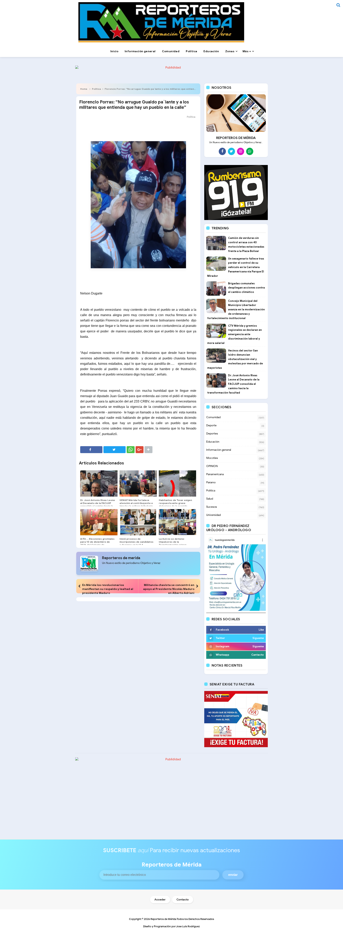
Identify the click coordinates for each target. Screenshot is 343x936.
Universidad (213, 515)
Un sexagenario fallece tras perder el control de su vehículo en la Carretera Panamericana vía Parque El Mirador (235, 267)
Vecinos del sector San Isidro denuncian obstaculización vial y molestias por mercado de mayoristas (235, 359)
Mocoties (212, 458)
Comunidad (213, 417)
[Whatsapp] (249, 151)
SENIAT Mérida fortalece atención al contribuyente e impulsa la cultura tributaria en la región (136, 504)
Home (83, 88)
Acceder (160, 899)
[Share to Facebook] (91, 449)
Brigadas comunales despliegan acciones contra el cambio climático (246, 288)
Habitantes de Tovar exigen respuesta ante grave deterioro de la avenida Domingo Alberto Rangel (175, 504)
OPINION (212, 466)
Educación (212, 441)
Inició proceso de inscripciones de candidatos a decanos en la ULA (136, 541)
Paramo (211, 482)
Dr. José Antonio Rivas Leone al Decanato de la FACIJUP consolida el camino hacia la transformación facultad (97, 504)
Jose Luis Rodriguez (188, 926)
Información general (218, 450)
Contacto (182, 899)
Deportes (212, 433)
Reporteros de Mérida (163, 919)
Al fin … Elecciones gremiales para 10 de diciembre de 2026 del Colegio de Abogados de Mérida (97, 543)
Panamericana (215, 474)
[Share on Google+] (140, 449)
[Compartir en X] (114, 449)
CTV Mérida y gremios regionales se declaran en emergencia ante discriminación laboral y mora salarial (234, 334)
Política (96, 88)
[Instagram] (240, 151)
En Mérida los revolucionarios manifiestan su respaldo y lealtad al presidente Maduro (107, 589)
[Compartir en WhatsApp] (131, 449)
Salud (209, 498)
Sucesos (211, 507)
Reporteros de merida (121, 558)
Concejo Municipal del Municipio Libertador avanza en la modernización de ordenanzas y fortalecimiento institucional (236, 309)
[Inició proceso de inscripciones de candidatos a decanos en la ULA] (138, 522)
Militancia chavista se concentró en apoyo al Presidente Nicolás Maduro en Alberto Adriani (168, 589)
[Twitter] (231, 151)
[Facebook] (222, 151)
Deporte (211, 425)
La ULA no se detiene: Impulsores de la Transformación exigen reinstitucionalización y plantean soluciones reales (175, 544)
